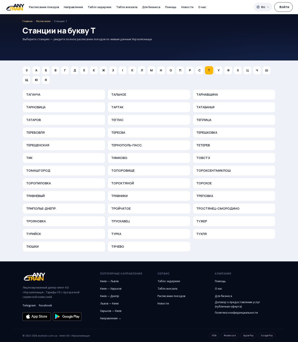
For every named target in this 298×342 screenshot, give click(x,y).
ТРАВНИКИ (119, 196)
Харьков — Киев (111, 311)
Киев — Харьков (111, 289)
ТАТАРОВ (33, 120)
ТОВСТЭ (203, 158)
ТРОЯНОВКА (36, 221)
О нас (202, 7)
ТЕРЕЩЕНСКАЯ (37, 145)
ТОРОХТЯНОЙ (122, 183)
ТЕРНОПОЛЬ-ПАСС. (126, 145)
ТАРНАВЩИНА (207, 94)
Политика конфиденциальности (236, 313)
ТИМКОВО (119, 158)
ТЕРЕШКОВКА (206, 132)
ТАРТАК (117, 107)
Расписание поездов (44, 7)
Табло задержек (99, 7)
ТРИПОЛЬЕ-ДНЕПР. (41, 208)
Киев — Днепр (109, 296)
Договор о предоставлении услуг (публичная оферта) (237, 304)
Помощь (170, 7)
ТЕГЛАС (117, 120)
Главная (27, 21)
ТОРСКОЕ (204, 183)
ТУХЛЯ (201, 234)
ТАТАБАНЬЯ (205, 107)
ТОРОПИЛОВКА (38, 183)
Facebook (45, 305)
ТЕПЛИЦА (203, 120)
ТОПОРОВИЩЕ (123, 170)
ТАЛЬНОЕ (118, 94)
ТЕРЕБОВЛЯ (35, 132)
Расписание (43, 21)
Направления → (110, 318)
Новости (187, 7)
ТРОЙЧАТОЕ (121, 208)
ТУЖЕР (201, 221)
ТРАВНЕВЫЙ (35, 196)
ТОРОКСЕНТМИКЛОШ (213, 170)
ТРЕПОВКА (204, 196)
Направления (73, 7)
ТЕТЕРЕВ (203, 145)
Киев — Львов (109, 281)
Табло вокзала (126, 7)
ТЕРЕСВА (118, 132)
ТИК (29, 158)
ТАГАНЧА (33, 94)
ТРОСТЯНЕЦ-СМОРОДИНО (218, 208)
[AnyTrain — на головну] (15, 7)
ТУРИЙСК (33, 234)
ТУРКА (116, 234)
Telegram (29, 305)
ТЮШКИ (32, 246)
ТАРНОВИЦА (36, 107)
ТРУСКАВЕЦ (120, 221)
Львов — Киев (109, 303)
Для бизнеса (151, 7)
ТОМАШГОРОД (38, 170)
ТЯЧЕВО (117, 246)
